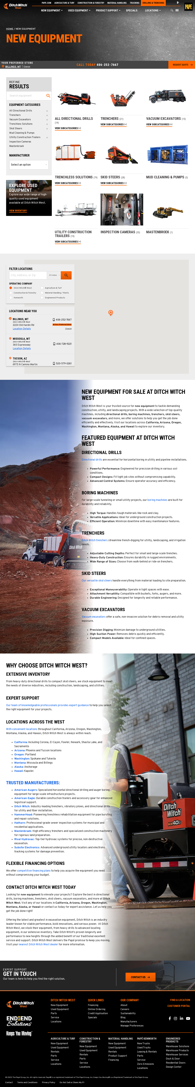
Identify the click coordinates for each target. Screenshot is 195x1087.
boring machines (157, 500)
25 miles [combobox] (53, 275)
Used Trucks (144, 1047)
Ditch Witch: (22, 806)
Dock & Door (173, 1058)
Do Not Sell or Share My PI (72, 1083)
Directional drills (92, 460)
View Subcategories (66, 128)
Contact (9, 1083)
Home (9, 29)
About (124, 1005)
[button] (61, 10)
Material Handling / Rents (57, 293)
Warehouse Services (177, 1054)
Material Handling (117, 3)
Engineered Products (55, 298)
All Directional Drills (20, 110)
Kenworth (18, 298)
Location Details (22, 328)
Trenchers (15, 115)
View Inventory (18, 210)
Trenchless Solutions (20, 124)
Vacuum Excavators (20, 119)
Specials (131, 10)
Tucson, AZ (20, 358)
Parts (54, 1013)
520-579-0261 (64, 363)
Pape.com (46, 3)
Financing (93, 1005)
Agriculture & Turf (64, 3)
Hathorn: (20, 823)
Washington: (22, 759)
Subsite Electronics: (27, 847)
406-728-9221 (64, 344)
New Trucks (143, 1043)
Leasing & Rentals (147, 1051)
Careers (125, 1009)
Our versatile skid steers (97, 581)
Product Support (107, 10)
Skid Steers (15, 128)
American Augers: (25, 790)
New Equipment (50, 10)
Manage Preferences (132, 1025)
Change (26, 67)
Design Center (174, 1067)
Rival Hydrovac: (24, 839)
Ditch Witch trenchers (95, 540)
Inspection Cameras (20, 141)
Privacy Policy (48, 1083)
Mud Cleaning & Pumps (21, 133)
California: (21, 742)
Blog (123, 1017)
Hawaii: (18, 771)
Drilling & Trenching (153, 3)
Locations (151, 10)
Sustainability (128, 1013)
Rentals (55, 1051)
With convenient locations (21, 729)
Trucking (134, 3)
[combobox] (28, 275)
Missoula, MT (21, 338)
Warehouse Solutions (177, 1046)
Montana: (20, 763)
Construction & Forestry (91, 3)
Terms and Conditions (27, 1083)
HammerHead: (23, 815)
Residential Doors (175, 1062)
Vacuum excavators (94, 617)
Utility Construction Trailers (24, 137)
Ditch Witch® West (23, 288)
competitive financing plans (34, 871)
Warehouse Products (177, 1050)
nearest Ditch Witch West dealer (38, 944)
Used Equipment (78, 10)
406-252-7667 (107, 65)
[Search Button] (172, 11)
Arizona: (19, 750)
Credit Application (98, 1013)
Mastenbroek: (23, 831)
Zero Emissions (145, 1064)
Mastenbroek (16, 146)
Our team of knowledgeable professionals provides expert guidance (47, 705)
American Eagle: (24, 798)
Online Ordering (96, 1009)
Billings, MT (20, 319)
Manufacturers (129, 1021)
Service (55, 1017)
